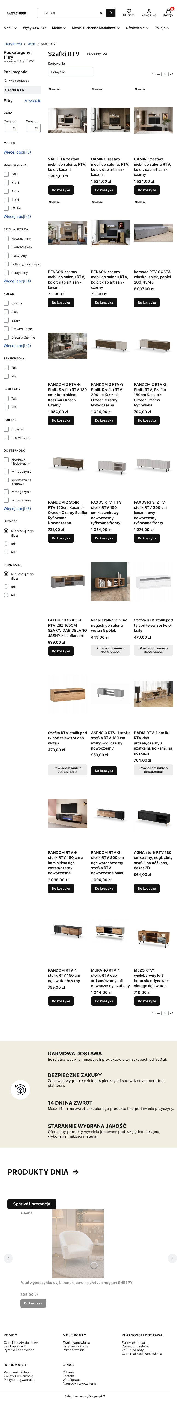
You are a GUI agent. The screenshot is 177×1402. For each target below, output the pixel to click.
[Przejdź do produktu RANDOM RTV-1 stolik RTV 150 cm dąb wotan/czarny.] (67, 931)
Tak (14, 368)
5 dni (15, 200)
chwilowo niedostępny (20, 461)
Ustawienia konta (75, 1346)
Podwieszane (21, 438)
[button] (110, 13)
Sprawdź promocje (31, 1204)
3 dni (15, 183)
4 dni (15, 191)
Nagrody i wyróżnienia (80, 1383)
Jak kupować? (15, 1346)
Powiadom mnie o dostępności (111, 650)
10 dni (16, 208)
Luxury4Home (13, 44)
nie (13, 552)
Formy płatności (133, 1342)
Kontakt (68, 1376)
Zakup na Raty (133, 1350)
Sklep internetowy (83, 1396)
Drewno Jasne (22, 329)
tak (13, 544)
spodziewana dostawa (21, 482)
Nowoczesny (21, 238)
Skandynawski (22, 247)
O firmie (68, 1372)
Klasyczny (19, 256)
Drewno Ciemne (23, 337)
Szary (15, 320)
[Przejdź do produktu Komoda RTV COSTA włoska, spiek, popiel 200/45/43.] (153, 232)
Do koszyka (61, 190)
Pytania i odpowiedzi (19, 1350)
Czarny (16, 303)
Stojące (17, 429)
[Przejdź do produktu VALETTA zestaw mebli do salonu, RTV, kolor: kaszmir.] (67, 120)
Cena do (32, 121)
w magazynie (21, 471)
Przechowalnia (74, 1350)
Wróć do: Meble (19, 80)
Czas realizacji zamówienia (142, 1354)
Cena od (10, 121)
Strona (156, 74)
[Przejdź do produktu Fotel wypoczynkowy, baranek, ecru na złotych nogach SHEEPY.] (78, 1243)
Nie (13, 376)
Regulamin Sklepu (17, 1372)
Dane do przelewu (135, 1346)
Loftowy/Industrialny (26, 264)
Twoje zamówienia (76, 1342)
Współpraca (72, 1380)
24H (14, 174)
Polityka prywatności (19, 1380)
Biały (14, 312)
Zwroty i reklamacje (18, 1376)
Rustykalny (19, 273)
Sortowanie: (57, 63)
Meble (31, 44)
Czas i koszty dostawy (21, 1342)
